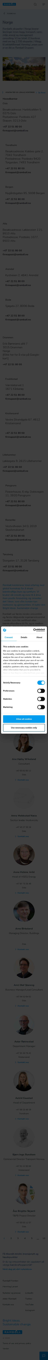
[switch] (41, 691)
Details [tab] (24, 637)
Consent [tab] (9, 637)
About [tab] (39, 637)
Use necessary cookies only (24, 728)
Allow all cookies (24, 719)
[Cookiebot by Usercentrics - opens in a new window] (34, 630)
